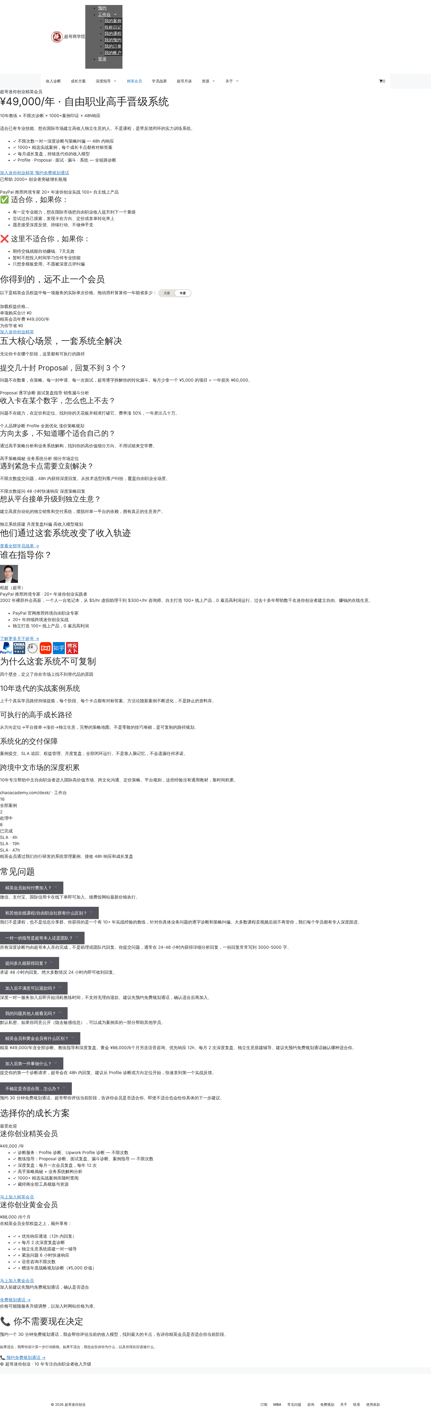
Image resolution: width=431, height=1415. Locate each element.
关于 (229, 81)
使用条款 (373, 1404)
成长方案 (78, 81)
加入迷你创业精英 (17, 172)
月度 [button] (167, 293)
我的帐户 (113, 52)
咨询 (310, 1404)
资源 (205, 81)
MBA (277, 1404)
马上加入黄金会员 (17, 1280)
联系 (356, 1404)
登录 (102, 58)
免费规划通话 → (15, 1299)
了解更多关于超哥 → (19, 638)
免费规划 (327, 1404)
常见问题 (294, 1404)
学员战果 (159, 81)
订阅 (263, 1404)
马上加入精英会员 (17, 1196)
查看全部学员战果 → (19, 545)
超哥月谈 (184, 81)
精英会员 (134, 81)
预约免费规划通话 (52, 172)
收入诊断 (53, 81)
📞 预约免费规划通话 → (23, 1357)
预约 (102, 7)
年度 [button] (183, 293)
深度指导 (103, 81)
